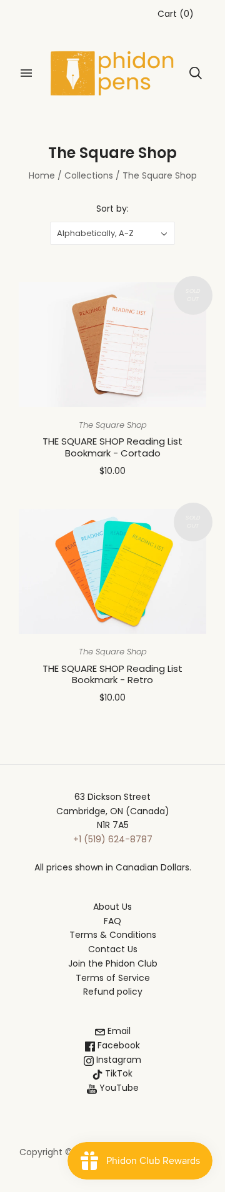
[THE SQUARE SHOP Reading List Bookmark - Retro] (112, 571)
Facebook (117, 1045)
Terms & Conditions (112, 934)
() (176, 13)
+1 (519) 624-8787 (112, 839)
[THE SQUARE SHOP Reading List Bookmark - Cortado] (112, 344)
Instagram (117, 1059)
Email (118, 1031)
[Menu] (26, 73)
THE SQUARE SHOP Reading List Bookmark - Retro (112, 674)
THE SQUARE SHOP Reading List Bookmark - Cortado (112, 447)
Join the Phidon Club (113, 963)
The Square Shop (113, 425)
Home (42, 175)
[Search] (195, 73)
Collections (88, 175)
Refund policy (112, 991)
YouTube (118, 1087)
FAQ (112, 921)
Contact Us (113, 949)
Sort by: (112, 208)
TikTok (117, 1073)
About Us (112, 906)
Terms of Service (113, 978)
